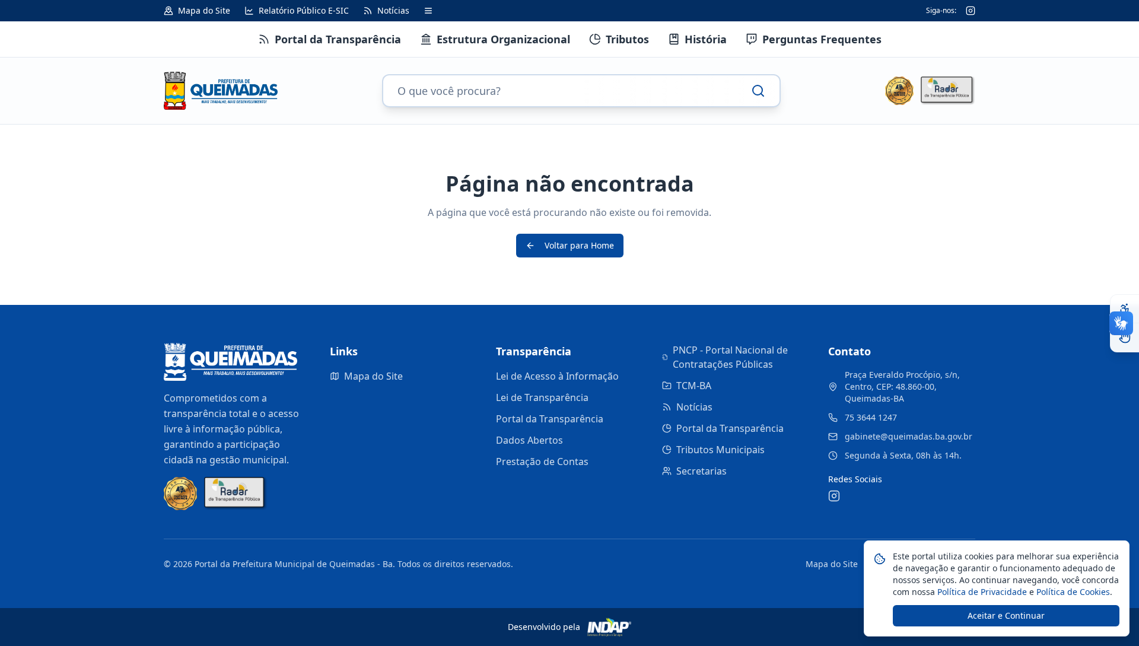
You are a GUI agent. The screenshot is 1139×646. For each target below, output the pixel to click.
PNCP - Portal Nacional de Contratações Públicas (730, 357)
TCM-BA (693, 385)
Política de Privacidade (981, 591)
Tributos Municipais (720, 449)
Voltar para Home (579, 245)
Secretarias (701, 471)
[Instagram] (970, 10)
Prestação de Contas (542, 461)
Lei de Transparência (542, 397)
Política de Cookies (1072, 591)
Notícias (694, 406)
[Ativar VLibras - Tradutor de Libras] (1125, 337)
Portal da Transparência (549, 418)
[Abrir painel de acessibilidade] (1125, 309)
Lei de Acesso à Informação (557, 376)
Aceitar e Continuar (1006, 615)
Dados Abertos (529, 440)
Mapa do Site (373, 376)
